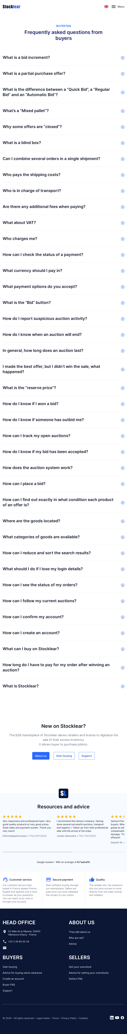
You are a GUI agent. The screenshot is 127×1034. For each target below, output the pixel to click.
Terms (55, 1018)
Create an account (13, 978)
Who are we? (76, 937)
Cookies (83, 1018)
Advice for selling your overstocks (89, 972)
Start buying (10, 966)
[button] (106, 7)
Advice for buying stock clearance (22, 972)
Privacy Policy (69, 1018)
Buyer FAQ (9, 984)
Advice (73, 943)
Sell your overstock (80, 966)
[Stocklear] (11, 6)
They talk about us (79, 931)
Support (7, 990)
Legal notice (43, 1018)
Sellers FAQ (75, 978)
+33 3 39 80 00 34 (18, 941)
